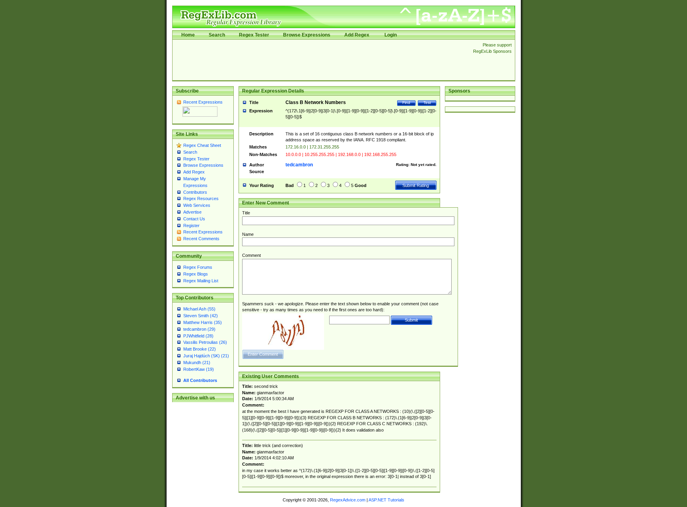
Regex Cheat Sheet (202, 145)
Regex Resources (201, 198)
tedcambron (299, 165)
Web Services (196, 205)
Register (191, 225)
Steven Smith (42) (200, 315)
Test (427, 102)
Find (406, 102)
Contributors (195, 192)
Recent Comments (201, 238)
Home (188, 35)
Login (390, 35)
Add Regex (356, 35)
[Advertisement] (320, 60)
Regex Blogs (195, 274)
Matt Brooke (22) (199, 349)
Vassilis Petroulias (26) (205, 342)
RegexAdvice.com (347, 499)
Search (217, 35)
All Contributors (200, 380)
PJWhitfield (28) (198, 336)
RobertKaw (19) (198, 369)
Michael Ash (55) (199, 309)
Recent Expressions (203, 102)
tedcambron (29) (199, 329)
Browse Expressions (306, 35)
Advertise (192, 212)
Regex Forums (197, 267)
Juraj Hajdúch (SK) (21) (206, 355)
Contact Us (194, 218)
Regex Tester (254, 35)
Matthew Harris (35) (202, 322)
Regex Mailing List (200, 280)
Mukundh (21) (196, 362)
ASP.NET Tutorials (386, 499)
